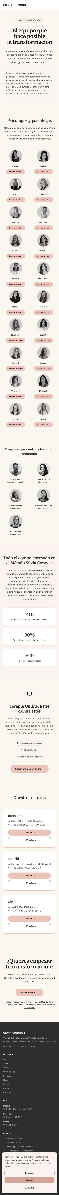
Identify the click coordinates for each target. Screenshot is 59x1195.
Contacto (7, 1092)
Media (6, 1084)
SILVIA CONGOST (15, 5)
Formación (7, 1076)
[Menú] (54, 5)
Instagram (7, 1046)
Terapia (6, 1067)
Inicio (5, 1059)
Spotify (23, 1046)
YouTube (31, 1046)
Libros (5, 1080)
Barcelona (11, 86)
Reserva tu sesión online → (29, 768)
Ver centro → (29, 832)
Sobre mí (7, 1063)
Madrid (20, 86)
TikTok (16, 1046)
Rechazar (29, 1173)
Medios (6, 1088)
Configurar (30, 1187)
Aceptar (29, 1180)
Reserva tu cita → (16, 172)
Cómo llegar (31, 840)
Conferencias (9, 1072)
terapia (31, 1004)
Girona (27, 86)
